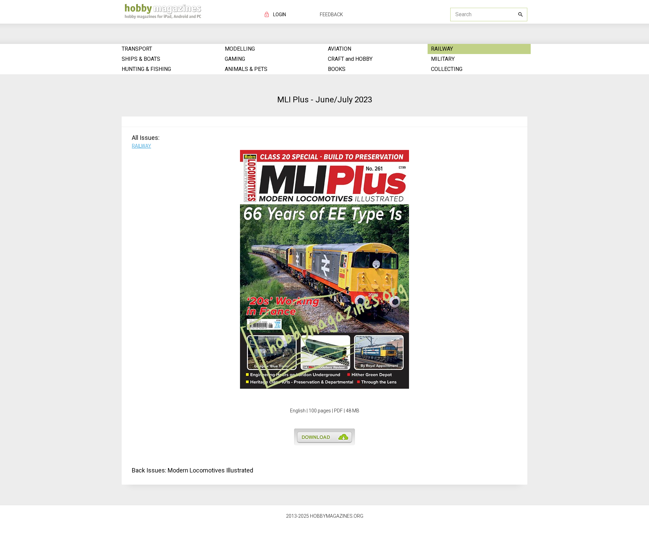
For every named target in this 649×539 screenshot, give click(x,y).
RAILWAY (141, 146)
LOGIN (279, 14)
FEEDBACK (331, 14)
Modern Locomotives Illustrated (210, 470)
